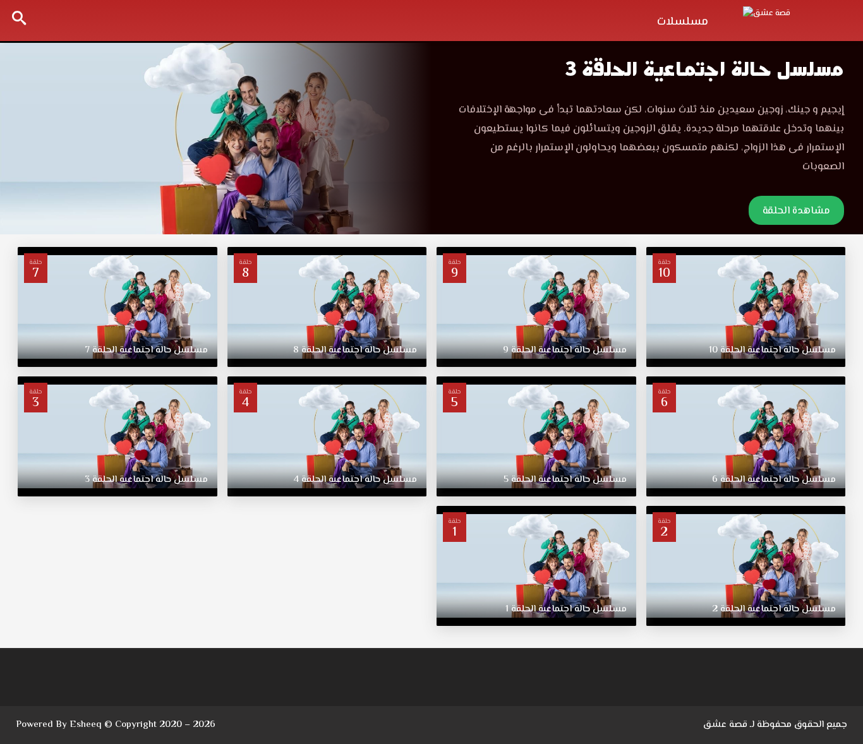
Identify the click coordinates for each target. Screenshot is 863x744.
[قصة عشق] (793, 19)
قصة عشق (725, 724)
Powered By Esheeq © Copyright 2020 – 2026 (115, 724)
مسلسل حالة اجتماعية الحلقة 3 (704, 69)
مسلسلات (682, 22)
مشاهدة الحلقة (796, 211)
